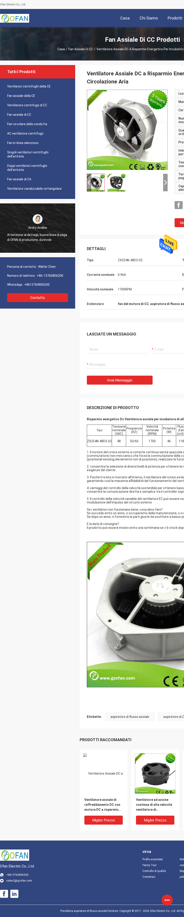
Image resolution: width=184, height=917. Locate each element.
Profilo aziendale (152, 859)
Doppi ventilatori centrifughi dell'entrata (27, 168)
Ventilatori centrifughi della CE (29, 86)
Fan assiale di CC (80, 49)
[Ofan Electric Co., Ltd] (14, 18)
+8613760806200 (37, 284)
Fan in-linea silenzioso (23, 143)
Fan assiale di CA (19, 179)
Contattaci (148, 876)
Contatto (37, 298)
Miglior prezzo (103, 820)
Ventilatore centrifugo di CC (27, 105)
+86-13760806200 (50, 275)
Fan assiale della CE (21, 96)
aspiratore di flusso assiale (129, 717)
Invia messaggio (119, 380)
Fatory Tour (149, 865)
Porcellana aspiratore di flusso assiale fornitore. (89, 911)
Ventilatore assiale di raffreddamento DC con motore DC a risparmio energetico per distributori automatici (102, 805)
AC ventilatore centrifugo (25, 133)
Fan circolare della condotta (27, 124)
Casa (61, 49)
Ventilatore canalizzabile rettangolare (34, 188)
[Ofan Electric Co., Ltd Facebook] (179, 205)
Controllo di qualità (154, 871)
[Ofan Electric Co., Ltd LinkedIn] (14, 894)
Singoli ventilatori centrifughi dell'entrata (27, 154)
